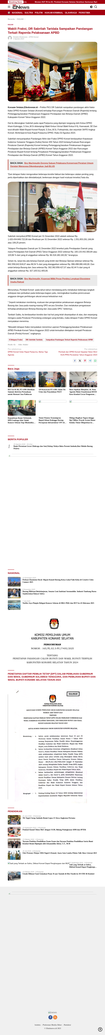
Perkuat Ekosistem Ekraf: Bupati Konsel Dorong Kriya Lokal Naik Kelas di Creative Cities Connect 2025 (58, 581)
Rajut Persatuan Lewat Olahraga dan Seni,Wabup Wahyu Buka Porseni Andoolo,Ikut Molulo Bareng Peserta (53, 447)
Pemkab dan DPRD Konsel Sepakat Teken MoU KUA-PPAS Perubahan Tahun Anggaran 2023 (78, 352)
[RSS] (55, 1017)
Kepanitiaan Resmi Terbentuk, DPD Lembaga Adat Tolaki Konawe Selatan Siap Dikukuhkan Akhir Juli (21, 420)
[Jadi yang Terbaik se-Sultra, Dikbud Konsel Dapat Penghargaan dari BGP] (38, 863)
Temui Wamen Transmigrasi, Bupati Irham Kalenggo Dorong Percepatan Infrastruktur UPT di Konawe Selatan (52, 420)
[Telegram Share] (90, 361)
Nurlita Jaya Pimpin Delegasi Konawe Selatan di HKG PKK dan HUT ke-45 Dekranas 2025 (58, 603)
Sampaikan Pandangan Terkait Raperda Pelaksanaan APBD (69, 340)
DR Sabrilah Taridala (34, 340)
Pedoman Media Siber (52, 1025)
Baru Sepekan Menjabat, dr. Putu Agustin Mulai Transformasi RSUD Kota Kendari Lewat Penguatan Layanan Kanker (83, 392)
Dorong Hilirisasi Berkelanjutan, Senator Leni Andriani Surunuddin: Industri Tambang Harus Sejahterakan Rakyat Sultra (59, 592)
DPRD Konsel (34, 37)
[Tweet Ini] (80, 361)
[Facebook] (50, 1017)
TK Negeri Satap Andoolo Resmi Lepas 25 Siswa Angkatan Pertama (49, 818)
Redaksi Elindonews (20, 37)
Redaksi (67, 1025)
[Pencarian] (95, 7)
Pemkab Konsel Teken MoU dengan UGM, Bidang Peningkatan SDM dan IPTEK (54, 830)
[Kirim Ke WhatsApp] (95, 361)
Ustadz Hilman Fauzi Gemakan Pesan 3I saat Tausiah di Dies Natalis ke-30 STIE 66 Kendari (58, 874)
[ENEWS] (20, 7)
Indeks (38, 1025)
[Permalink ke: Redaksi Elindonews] (10, 38)
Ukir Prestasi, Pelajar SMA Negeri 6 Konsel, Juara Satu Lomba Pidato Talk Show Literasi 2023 (60, 853)
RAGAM (10, 24)
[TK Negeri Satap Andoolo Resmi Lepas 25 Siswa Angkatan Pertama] (14, 820)
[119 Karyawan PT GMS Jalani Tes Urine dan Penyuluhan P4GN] (52, 379)
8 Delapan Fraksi (15, 340)
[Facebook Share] (75, 361)
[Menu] (9, 7)
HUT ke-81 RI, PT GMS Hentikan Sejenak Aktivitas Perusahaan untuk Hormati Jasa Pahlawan (21, 392)
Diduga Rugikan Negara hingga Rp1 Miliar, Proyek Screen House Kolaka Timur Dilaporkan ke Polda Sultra (82, 420)
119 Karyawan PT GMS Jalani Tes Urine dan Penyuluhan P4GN (52, 391)
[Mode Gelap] (91, 7)
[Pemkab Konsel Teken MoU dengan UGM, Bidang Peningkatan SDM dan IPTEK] (14, 831)
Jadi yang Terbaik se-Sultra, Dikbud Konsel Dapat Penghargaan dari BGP (83, 866)
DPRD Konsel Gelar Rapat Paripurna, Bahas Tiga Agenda (28, 352)
